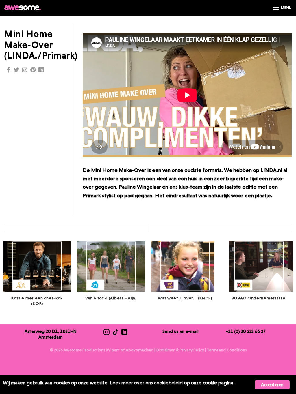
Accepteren (272, 384)
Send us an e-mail (180, 331)
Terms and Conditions (227, 350)
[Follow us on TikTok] (115, 332)
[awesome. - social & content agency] (22, 7)
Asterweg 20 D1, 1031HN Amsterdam (51, 334)
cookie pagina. (219, 383)
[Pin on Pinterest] (33, 70)
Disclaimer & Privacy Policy (180, 350)
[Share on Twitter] (16, 70)
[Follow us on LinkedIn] (41, 70)
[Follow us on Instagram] (106, 332)
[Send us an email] (24, 70)
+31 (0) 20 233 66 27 (246, 331)
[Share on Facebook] (8, 70)
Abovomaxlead (139, 350)
